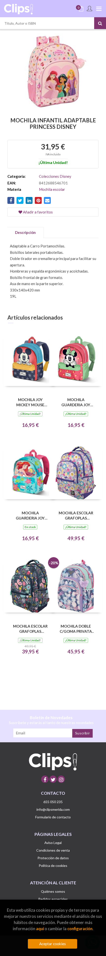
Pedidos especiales (53, 899)
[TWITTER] (53, 779)
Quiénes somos (53, 891)
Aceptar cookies (52, 943)
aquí (40, 928)
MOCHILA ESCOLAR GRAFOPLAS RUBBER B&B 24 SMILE (76, 515)
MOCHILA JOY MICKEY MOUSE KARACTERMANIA (30, 402)
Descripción (25, 232)
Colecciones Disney (55, 176)
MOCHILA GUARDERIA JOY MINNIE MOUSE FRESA (75, 402)
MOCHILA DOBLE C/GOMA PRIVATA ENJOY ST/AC (76, 628)
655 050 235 (53, 802)
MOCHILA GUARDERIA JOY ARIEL (30, 515)
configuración (79, 928)
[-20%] (30, 585)
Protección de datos (53, 858)
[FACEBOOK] (45, 779)
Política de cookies (53, 865)
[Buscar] (100, 23)
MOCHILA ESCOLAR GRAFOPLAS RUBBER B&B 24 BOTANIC (30, 628)
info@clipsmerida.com (53, 809)
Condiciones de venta (53, 850)
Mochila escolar (52, 189)
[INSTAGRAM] (61, 779)
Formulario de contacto (53, 817)
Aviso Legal (53, 843)
